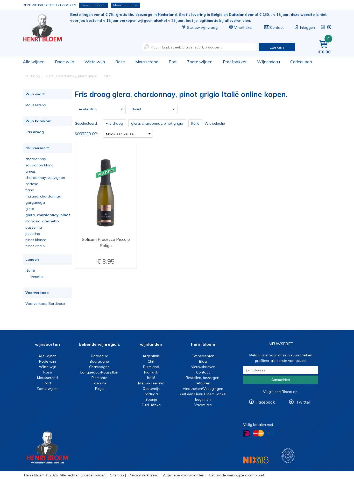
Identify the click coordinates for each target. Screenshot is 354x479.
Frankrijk (151, 372)
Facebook (265, 402)
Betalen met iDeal (246, 433)
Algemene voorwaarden (183, 475)
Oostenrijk (151, 388)
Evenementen (203, 356)
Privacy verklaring (143, 475)
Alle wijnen (34, 61)
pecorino (32, 233)
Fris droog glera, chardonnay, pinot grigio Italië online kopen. (46, 29)
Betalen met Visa (271, 433)
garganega (35, 202)
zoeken (277, 47)
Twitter (303, 402)
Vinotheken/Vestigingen (203, 388)
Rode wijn (64, 61)
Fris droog (34, 132)
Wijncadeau (268, 61)
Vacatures (203, 405)
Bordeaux (99, 356)
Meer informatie (125, 5)
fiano (29, 190)
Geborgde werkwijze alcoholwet (236, 475)
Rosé (120, 61)
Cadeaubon (301, 61)
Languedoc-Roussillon (99, 372)
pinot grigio (35, 246)
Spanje (151, 399)
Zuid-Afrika (151, 405)
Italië (30, 270)
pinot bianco (35, 239)
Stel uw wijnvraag (202, 27)
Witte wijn (94, 61)
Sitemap (117, 475)
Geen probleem (93, 5)
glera (29, 208)
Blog (203, 361)
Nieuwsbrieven (203, 366)
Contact (277, 27)
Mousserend (146, 61)
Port (173, 61)
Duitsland (151, 366)
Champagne (99, 366)
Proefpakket (235, 61)
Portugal (151, 394)
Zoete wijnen (200, 61)
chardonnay (35, 159)
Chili (151, 361)
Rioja (99, 388)
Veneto (37, 276)
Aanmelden (280, 380)
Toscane (99, 383)
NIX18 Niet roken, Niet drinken (255, 459)
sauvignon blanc (39, 165)
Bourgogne (99, 361)
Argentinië (151, 356)
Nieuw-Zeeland (151, 383)
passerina (33, 227)
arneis (30, 171)
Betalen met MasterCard (258, 433)
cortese (31, 183)
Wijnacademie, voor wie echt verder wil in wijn (288, 455)
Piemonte (99, 377)
